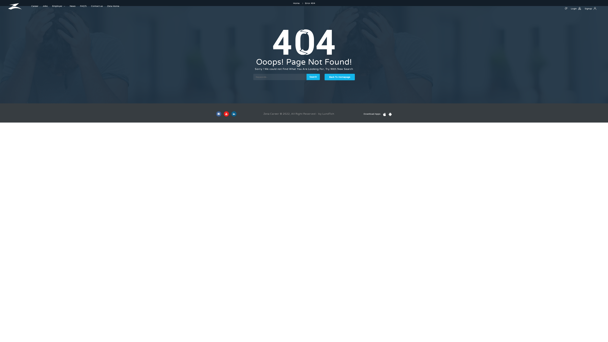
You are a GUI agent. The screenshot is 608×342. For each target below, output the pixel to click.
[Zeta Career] (15, 6)
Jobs (45, 6)
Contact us (97, 6)
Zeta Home (113, 6)
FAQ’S (83, 6)
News (73, 6)
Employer (57, 6)
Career (34, 6)
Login (574, 8)
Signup (588, 8)
